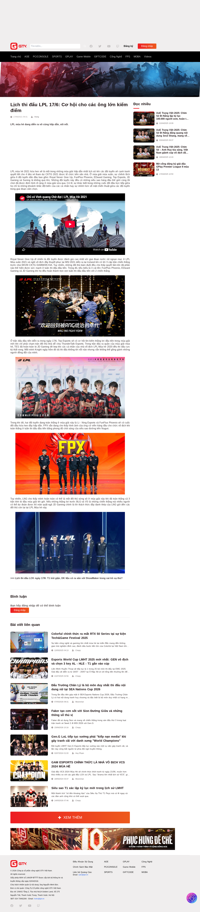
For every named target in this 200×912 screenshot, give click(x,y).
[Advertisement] (100, 20)
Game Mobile (84, 56)
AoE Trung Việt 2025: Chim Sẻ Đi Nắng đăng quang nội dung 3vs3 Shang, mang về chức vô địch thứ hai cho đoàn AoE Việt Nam (172, 133)
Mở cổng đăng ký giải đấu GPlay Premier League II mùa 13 (172, 167)
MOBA (137, 56)
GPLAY (69, 56)
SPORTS (57, 56)
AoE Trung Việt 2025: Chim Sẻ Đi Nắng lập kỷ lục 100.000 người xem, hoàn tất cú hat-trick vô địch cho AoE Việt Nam (172, 116)
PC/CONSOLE (40, 56)
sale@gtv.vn (83, 875)
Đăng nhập (147, 46)
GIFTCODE (100, 56)
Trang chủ (15, 56)
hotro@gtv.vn (39, 899)
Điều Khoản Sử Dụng (83, 861)
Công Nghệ (116, 56)
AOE (26, 56)
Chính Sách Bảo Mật (83, 867)
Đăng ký (128, 46)
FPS (127, 56)
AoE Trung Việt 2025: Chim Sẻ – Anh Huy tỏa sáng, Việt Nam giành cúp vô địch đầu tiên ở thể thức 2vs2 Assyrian (172, 150)
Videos (147, 56)
